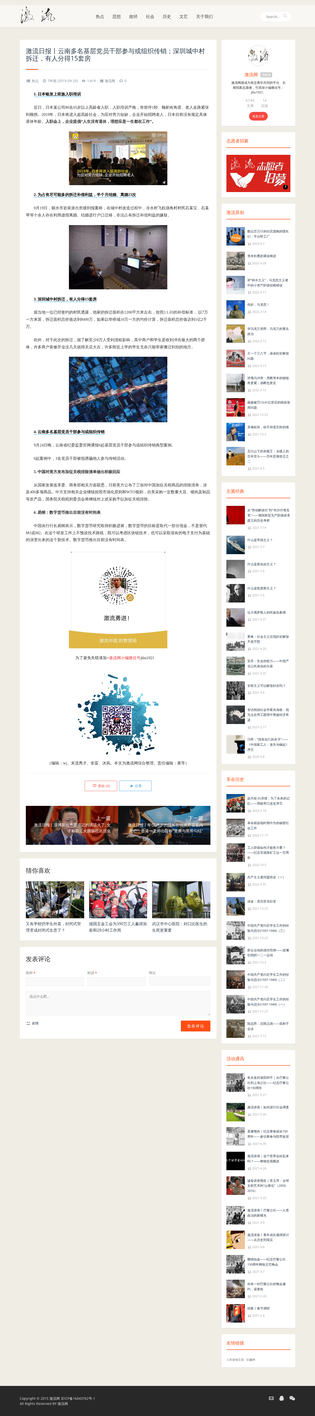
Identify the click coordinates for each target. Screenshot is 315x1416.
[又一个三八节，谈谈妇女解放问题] (235, 357)
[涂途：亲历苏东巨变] (235, 905)
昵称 (30, 972)
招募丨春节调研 (258, 1308)
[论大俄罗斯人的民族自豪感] (235, 617)
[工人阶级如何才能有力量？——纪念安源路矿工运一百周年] (235, 852)
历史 (167, 16)
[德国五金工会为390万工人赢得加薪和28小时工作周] (118, 899)
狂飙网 (250, 1360)
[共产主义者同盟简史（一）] (235, 881)
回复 (264, 105)
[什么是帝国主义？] (235, 544)
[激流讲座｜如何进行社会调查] (235, 1112)
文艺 (183, 16)
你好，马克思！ (258, 304)
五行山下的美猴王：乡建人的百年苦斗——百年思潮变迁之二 (268, 456)
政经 (133, 16)
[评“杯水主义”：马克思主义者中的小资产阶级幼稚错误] (235, 284)
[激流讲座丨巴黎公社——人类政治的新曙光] (235, 1214)
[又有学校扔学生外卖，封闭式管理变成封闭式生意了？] (55, 899)
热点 (100, 16)
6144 (250, 100)
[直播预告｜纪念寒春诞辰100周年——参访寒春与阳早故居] (235, 1136)
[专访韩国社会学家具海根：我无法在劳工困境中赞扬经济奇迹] (235, 714)
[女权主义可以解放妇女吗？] (235, 690)
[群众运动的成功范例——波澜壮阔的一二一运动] (235, 954)
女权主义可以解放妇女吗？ (266, 685)
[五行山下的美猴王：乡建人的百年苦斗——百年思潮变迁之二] (235, 455)
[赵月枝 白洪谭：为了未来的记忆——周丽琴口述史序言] (235, 803)
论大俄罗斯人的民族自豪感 (266, 612)
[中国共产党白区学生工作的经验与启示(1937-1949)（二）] (235, 979)
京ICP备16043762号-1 (78, 1398)
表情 (35, 1023)
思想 (116, 16)
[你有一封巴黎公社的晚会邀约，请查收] (235, 1288)
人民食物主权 (235, 1360)
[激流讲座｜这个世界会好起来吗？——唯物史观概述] (235, 1160)
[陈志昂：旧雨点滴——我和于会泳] (235, 1028)
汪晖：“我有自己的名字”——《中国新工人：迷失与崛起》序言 (268, 744)
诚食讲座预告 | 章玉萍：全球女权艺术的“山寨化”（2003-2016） (268, 1185)
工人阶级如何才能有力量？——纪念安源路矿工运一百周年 (268, 852)
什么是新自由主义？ (261, 564)
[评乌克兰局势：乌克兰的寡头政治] (235, 333)
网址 (152, 972)
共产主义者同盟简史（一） (266, 877)
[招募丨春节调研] (235, 1313)
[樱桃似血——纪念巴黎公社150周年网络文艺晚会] (235, 1263)
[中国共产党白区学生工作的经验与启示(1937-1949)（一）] (235, 1003)
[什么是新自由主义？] (235, 568)
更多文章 (258, 116)
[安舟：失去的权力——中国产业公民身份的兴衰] (235, 665)
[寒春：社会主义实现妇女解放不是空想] (235, 641)
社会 (150, 16)
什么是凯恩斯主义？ (261, 588)
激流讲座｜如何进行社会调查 (268, 1107)
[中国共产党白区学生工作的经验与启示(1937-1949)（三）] (235, 930)
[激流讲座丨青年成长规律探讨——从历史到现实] (235, 1239)
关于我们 (204, 16)
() (103, 785)
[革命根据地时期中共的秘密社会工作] (235, 827)
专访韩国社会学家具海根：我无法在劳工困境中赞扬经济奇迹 (268, 715)
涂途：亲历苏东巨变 (261, 901)
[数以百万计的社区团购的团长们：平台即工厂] (235, 235)
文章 (250, 105)
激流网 (110, 80)
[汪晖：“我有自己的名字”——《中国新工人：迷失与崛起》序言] (235, 744)
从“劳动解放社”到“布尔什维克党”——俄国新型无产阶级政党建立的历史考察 (268, 515)
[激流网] (40, 15)
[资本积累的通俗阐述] (235, 260)
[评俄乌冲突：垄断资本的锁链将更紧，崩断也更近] (235, 382)
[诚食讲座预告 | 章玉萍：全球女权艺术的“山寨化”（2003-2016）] (235, 1185)
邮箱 (92, 972)
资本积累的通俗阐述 (261, 256)
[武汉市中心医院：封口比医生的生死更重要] (181, 899)
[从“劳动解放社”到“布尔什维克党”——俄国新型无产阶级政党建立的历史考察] (235, 514)
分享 (138, 785)
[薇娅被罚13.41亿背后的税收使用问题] (235, 407)
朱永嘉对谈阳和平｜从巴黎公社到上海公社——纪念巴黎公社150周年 (268, 1082)
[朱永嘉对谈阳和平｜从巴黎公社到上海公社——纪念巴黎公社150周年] (235, 1082)
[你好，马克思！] (235, 309)
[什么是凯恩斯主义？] (235, 592)
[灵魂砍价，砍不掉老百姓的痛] (235, 431)
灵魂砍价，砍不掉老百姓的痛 (268, 427)
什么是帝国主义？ (260, 540)
